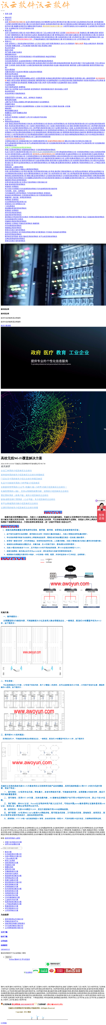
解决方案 (8, 852)
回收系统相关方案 (11, 863)
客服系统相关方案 (11, 906)
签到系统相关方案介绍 (13, 882)
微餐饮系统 (9, 867)
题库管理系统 (10, 838)
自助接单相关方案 (11, 893)
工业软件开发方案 (11, 899)
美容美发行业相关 (11, 873)
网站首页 (8, 17)
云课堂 (17, 838)
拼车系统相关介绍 (11, 908)
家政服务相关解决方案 (13, 876)
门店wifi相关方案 (11, 858)
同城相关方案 (10, 865)
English (11, 959)
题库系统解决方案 (11, 884)
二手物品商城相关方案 (13, 904)
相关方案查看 (6, 325)
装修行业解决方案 (11, 880)
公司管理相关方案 (11, 910)
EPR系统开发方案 (11, 895)
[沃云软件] (53, 5)
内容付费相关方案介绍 (13, 856)
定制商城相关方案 (11, 886)
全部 (6, 22)
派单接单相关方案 (11, 891)
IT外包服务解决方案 (12, 897)
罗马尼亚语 (26, 959)
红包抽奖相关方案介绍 (13, 854)
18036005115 (5, 949)
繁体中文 (18, 959)
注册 (10, 14)
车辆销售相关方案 (11, 871)
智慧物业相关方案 (11, 878)
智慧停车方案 (10, 869)
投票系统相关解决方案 (13, 902)
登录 (6, 14)
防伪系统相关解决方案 (13, 889)
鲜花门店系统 (10, 860)
